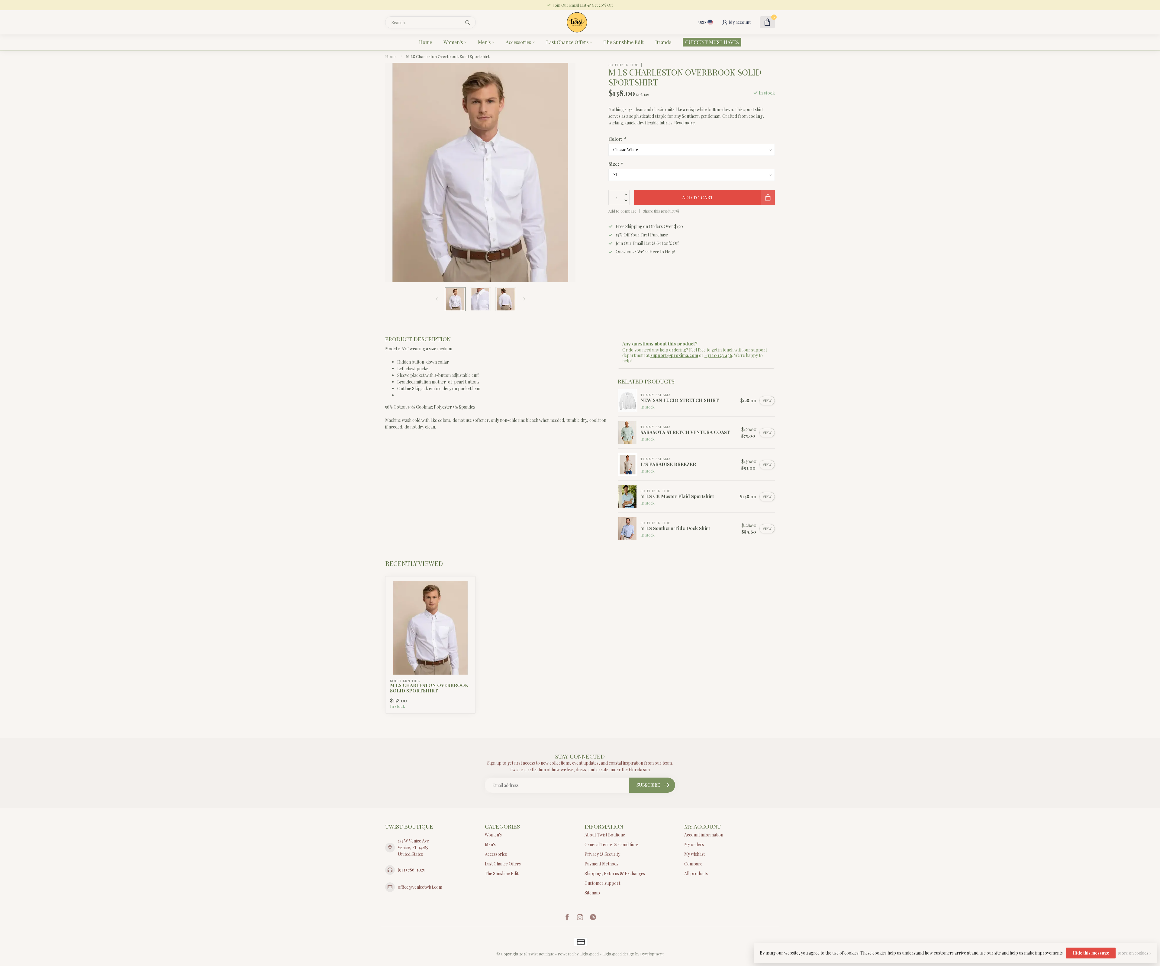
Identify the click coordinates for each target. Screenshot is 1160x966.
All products (696, 873)
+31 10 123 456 (718, 355)
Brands (663, 42)
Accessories (518, 42)
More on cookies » (1134, 952)
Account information (703, 835)
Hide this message (1090, 953)
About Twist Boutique (605, 835)
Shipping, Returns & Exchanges (615, 873)
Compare (693, 864)
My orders (694, 844)
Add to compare (622, 210)
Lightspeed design (618, 953)
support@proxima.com (674, 355)
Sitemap (592, 893)
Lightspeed (589, 953)
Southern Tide (623, 64)
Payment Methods (601, 864)
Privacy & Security (602, 854)
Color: (617, 139)
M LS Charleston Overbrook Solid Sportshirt (447, 56)
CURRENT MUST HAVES (712, 42)
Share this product (659, 210)
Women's (453, 42)
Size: (615, 164)
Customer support (602, 883)
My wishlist (694, 854)
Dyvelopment (652, 953)
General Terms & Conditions (612, 844)
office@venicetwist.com (420, 887)
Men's (484, 42)
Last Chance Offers (567, 42)
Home (425, 42)
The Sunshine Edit (624, 42)
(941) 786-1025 (411, 870)
